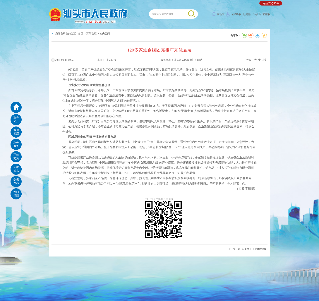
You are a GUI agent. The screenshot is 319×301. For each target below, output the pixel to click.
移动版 (220, 14)
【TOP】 (231, 249)
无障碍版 (236, 14)
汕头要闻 (105, 33)
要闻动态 (91, 33)
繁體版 (266, 14)
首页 (80, 33)
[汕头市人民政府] (88, 24)
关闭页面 (260, 249)
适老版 (247, 14)
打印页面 (244, 249)
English (257, 14)
